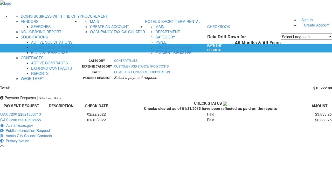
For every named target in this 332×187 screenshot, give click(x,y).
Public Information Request (27, 130)
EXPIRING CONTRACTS (51, 68)
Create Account (316, 25)
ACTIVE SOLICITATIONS (51, 42)
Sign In (307, 19)
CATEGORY (165, 36)
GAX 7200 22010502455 (20, 119)
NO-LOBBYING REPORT (41, 31)
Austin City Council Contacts (28, 135)
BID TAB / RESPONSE (49, 52)
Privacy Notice (16, 140)
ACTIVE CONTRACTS (49, 62)
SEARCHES (41, 26)
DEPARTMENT (167, 31)
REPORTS (40, 73)
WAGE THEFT (32, 78)
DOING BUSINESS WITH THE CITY (50, 16)
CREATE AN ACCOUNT (109, 26)
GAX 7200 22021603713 (20, 114)
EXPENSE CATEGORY (174, 47)
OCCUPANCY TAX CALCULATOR (117, 31)
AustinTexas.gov (18, 125)
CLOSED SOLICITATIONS (52, 47)
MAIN (94, 21)
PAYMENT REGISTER (173, 52)
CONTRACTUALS (125, 60)
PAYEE (161, 42)
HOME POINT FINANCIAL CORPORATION (142, 72)
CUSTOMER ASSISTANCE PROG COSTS (141, 66)
